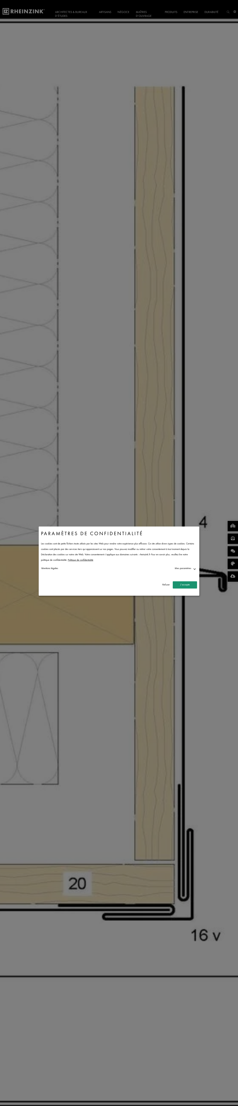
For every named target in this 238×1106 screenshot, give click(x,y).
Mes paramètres (183, 568)
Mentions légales (49, 568)
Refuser (166, 585)
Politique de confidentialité (80, 560)
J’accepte (185, 585)
